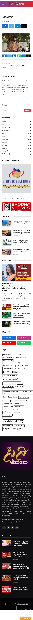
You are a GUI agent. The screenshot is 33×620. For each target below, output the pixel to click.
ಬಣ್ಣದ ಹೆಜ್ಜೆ (5, 139)
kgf (15, 397)
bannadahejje (8, 368)
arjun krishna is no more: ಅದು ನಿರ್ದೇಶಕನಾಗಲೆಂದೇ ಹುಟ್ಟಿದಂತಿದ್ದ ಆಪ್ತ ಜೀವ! (21, 252)
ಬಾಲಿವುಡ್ (5, 142)
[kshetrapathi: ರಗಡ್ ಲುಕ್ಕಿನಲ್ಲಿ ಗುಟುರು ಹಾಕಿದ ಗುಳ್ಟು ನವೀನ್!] (6, 578)
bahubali (20, 366)
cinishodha (11, 379)
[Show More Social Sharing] (29, 26)
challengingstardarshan (10, 376)
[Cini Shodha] (16, 4)
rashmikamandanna (19, 415)
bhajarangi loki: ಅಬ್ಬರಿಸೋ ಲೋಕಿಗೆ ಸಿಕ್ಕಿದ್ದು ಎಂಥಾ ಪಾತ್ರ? (21, 232)
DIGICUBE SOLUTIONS (22, 605)
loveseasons (17, 404)
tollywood (9, 429)
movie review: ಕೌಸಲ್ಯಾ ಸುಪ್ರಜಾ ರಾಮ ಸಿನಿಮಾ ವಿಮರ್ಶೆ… (14, 67)
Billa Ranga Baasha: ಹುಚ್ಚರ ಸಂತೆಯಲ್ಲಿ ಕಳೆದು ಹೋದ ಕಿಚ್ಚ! (21, 323)
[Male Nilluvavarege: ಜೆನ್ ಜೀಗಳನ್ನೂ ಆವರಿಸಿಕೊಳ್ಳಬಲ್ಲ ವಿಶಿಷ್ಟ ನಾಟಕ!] (6, 307)
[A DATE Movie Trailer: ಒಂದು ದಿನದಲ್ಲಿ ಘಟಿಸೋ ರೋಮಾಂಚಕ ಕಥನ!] (6, 315)
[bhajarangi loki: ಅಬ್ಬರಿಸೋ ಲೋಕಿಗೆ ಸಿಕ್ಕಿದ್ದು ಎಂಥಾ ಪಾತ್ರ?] (6, 233)
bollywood (10, 372)
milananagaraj (8, 407)
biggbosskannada (20, 368)
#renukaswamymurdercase (11, 363)
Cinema (4, 122)
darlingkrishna (8, 386)
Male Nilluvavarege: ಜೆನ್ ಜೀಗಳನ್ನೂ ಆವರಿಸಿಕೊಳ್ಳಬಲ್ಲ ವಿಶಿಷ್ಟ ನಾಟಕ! (21, 307)
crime (20, 383)
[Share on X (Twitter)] (11, 26)
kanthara (18, 389)
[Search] (30, 4)
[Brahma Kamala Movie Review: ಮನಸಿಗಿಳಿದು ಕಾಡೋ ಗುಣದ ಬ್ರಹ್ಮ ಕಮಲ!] (16, 272)
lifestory (24, 401)
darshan (19, 386)
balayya (27, 366)
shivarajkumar (8, 425)
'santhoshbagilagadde (9, 366)
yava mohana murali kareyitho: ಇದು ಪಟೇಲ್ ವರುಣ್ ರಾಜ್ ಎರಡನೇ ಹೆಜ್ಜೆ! (21, 566)
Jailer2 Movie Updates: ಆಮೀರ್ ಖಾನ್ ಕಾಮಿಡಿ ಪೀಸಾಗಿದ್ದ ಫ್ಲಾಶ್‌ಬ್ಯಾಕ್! (20, 242)
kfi (7, 397)
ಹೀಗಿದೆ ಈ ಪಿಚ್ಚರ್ (6, 154)
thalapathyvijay (19, 425)
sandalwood (13, 421)
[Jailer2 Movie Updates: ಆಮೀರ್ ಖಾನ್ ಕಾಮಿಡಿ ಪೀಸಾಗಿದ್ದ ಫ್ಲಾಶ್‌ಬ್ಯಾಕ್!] (6, 242)
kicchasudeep (24, 397)
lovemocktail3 (7, 404)
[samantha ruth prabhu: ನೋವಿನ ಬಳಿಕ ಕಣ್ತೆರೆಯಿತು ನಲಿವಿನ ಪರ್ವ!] (6, 543)
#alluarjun (17, 355)
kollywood (6, 401)
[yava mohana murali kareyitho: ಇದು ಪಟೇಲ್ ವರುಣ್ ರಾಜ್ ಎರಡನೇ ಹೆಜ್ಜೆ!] (6, 566)
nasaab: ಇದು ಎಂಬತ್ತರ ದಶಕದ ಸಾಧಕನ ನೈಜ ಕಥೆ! (20, 588)
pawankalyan (21, 409)
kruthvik (15, 401)
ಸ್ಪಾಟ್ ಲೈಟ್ (5, 148)
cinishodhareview (9, 383)
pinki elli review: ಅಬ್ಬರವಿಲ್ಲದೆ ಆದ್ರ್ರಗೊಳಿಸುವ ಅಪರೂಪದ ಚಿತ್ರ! (21, 555)
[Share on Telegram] (18, 26)
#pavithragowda (8, 360)
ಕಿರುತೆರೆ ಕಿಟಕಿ (5, 131)
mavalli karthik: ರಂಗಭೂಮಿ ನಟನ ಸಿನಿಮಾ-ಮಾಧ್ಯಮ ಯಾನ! (21, 223)
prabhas (7, 412)
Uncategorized (6, 128)
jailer (12, 389)
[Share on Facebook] (5, 26)
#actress (7, 355)
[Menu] (3, 4)
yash (20, 429)
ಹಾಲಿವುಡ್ (5, 151)
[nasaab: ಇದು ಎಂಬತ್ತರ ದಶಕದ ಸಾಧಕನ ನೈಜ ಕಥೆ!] (6, 589)
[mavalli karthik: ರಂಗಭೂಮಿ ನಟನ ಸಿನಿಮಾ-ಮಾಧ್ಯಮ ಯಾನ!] (6, 223)
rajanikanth (7, 415)
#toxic (24, 363)
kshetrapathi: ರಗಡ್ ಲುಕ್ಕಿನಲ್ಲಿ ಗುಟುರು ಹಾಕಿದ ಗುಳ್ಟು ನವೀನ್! (21, 578)
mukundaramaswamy (9, 409)
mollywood (19, 407)
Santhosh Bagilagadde (9, 22)
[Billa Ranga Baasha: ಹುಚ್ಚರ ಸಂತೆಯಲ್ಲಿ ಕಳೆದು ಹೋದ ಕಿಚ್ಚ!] (6, 324)
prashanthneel (16, 412)
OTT (3, 125)
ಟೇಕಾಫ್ (4, 136)
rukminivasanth (7, 418)
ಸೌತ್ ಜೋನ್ (5, 145)
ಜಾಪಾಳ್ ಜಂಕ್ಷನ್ (6, 134)
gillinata (6, 389)
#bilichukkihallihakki (8, 358)
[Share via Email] (24, 26)
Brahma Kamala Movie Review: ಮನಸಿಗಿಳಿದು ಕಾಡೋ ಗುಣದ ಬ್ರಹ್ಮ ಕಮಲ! (14, 288)
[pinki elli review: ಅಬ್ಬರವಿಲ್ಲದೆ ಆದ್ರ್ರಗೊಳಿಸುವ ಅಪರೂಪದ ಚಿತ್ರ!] (6, 555)
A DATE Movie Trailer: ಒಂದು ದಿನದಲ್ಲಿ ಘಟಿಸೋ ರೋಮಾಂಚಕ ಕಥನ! (21, 315)
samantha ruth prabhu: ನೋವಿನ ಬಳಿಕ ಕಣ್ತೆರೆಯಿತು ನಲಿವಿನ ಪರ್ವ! (20, 543)
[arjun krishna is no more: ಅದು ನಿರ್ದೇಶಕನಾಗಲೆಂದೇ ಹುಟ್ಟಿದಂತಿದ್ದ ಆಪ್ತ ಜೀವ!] (6, 252)
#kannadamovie (21, 358)
